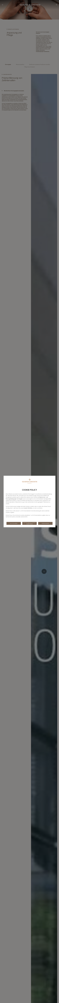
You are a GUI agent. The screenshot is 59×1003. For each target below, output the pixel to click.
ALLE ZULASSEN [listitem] (13, 523)
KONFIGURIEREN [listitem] (45, 523)
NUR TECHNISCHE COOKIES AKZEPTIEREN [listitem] (29, 523)
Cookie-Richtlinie (28, 508)
